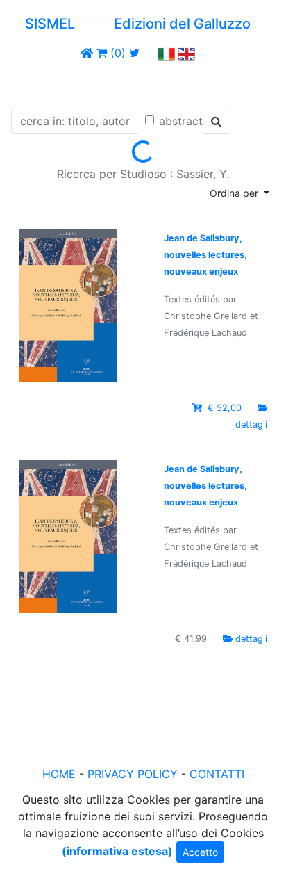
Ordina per (235, 193)
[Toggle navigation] (30, 82)
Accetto (200, 852)
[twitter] (134, 53)
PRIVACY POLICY (132, 774)
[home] (87, 53)
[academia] (149, 53)
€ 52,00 (224, 408)
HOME (59, 774)
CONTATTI (217, 774)
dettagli (251, 424)
